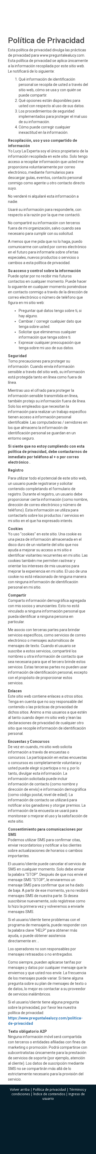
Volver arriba (20, 1089)
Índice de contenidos (49, 1094)
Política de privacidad (49, 1089)
